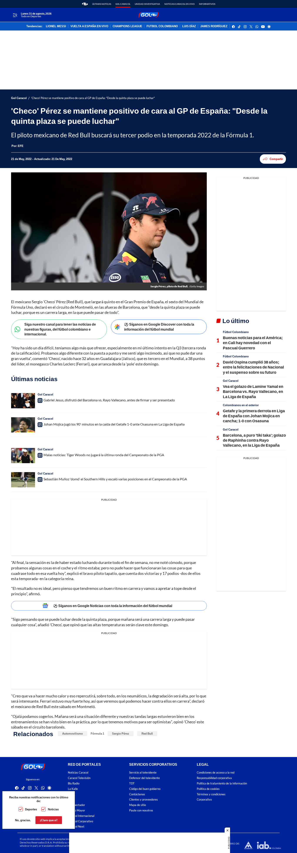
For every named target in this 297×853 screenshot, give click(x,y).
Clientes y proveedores (143, 799)
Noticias (53, 809)
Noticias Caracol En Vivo (179, 4)
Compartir (276, 159)
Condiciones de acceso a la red (215, 772)
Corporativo (204, 799)
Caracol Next (76, 826)
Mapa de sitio (137, 805)
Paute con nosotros (141, 810)
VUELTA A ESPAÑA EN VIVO (89, 26)
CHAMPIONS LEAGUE (127, 26)
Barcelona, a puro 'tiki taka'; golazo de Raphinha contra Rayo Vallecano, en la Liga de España (254, 440)
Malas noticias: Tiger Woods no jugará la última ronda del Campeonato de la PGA (103, 455)
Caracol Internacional (81, 815)
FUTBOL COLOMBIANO (162, 26)
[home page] (85, 4)
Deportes (31, 809)
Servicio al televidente (143, 772)
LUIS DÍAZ (189, 26)
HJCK (71, 794)
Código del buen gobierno (144, 788)
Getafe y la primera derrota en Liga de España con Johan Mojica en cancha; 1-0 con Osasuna (254, 415)
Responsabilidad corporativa (214, 778)
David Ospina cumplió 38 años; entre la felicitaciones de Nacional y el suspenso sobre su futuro (253, 367)
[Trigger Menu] (15, 15)
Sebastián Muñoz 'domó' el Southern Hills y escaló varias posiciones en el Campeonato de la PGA (115, 479)
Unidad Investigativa (147, 4)
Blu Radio (73, 783)
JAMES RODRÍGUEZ (213, 26)
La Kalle (73, 788)
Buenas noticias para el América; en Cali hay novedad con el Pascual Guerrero (253, 342)
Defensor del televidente (144, 778)
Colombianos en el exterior (241, 405)
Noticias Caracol (78, 772)
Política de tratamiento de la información (222, 783)
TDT (132, 783)
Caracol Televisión (79, 778)
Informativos (207, 4)
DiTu (71, 799)
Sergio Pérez (120, 733)
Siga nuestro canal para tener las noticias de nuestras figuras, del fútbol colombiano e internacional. (60, 329)
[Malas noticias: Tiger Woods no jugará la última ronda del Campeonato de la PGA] (23, 455)
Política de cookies (208, 788)
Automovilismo (72, 733)
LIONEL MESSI (56, 26)
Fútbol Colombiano (236, 332)
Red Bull (147, 733)
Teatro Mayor (76, 810)
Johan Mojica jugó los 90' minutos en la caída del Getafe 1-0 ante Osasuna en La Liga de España (114, 424)
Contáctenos (137, 794)
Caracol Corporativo (80, 821)
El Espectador (76, 805)
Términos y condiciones (211, 794)
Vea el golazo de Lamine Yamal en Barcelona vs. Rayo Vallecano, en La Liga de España (253, 391)
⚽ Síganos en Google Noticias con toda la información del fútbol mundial (112, 606)
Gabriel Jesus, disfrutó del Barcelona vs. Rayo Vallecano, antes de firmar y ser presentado (109, 400)
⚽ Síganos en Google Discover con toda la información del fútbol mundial (159, 326)
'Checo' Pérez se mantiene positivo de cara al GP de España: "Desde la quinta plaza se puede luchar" (93, 98)
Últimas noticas (101, 4)
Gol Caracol (122, 4)
